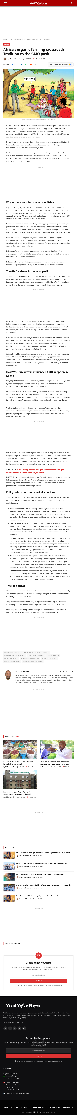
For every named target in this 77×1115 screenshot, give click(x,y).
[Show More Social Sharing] (35, 64)
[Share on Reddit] (31, 64)
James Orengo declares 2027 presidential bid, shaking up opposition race (41, 912)
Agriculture (45, 652)
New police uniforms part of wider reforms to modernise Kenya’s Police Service (43, 933)
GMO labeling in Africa (11, 658)
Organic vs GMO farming (12, 661)
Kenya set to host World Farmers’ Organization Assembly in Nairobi (17, 793)
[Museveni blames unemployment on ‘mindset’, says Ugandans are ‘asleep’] (57, 749)
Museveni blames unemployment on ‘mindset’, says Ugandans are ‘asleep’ (54, 763)
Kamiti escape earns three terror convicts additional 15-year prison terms (41, 923)
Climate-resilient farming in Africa (14, 655)
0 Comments (47, 59)
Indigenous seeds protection (30, 658)
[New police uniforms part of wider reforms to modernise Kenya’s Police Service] (9, 936)
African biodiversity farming (31, 652)
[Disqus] (38, 830)
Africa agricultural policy (12, 652)
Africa (10, 39)
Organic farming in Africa (49, 658)
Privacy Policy (51, 1034)
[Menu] (5, 3)
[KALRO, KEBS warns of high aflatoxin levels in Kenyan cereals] (20, 749)
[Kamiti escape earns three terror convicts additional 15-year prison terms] (9, 925)
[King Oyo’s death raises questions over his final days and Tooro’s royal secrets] (9, 903)
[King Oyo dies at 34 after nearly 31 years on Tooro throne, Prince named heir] (9, 947)
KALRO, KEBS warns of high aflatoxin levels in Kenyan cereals (18, 763)
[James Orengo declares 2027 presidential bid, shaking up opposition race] (9, 914)
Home (5, 39)
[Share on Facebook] (13, 64)
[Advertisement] (38, 22)
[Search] (71, 3)
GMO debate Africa (53, 655)
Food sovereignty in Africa (36, 655)
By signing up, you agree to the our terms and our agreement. (39, 1034)
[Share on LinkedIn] (22, 64)
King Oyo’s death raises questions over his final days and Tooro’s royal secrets (43, 901)
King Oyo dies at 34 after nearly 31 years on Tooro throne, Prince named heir (42, 944)
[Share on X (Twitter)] (17, 64)
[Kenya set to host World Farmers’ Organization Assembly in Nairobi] (20, 779)
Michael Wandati (15, 59)
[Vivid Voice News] (38, 3)
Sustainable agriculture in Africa (33, 661)
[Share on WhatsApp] (26, 64)
